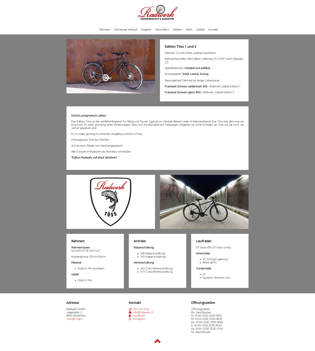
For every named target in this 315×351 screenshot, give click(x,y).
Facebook (139, 315)
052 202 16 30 (141, 309)
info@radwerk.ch (143, 312)
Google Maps (74, 319)
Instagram (139, 319)
